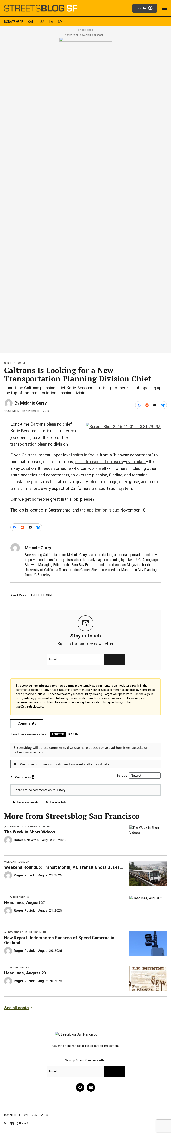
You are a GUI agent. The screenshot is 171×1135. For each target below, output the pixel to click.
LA (51, 21)
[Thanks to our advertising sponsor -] (85, 194)
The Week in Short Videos (29, 832)
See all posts (16, 1007)
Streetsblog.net (15, 363)
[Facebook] (80, 1087)
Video (46, 826)
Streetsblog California (23, 826)
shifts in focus (86, 455)
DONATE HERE (13, 21)
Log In (141, 8)
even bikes (136, 461)
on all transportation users (99, 461)
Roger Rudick (24, 875)
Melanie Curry (33, 403)
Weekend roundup (16, 862)
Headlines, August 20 (25, 972)
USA (41, 21)
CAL (31, 21)
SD (60, 21)
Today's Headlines (16, 897)
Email (53, 659)
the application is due (99, 510)
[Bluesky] (91, 1087)
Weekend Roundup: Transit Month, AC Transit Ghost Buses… (63, 867)
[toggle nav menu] (164, 8)
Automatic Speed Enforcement (25, 932)
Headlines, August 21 (25, 902)
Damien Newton (26, 840)
